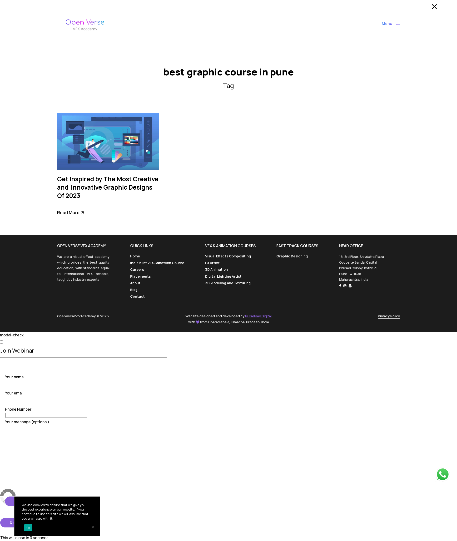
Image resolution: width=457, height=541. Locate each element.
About (135, 283)
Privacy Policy (389, 316)
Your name (14, 376)
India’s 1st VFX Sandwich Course (157, 263)
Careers (137, 269)
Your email (14, 393)
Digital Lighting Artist (223, 276)
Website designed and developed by (228, 316)
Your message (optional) (27, 421)
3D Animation (216, 269)
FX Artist (212, 263)
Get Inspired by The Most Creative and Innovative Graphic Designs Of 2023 (108, 187)
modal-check (12, 335)
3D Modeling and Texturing (228, 283)
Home (135, 256)
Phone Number (18, 409)
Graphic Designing (292, 256)
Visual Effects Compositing (228, 256)
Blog (134, 289)
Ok (28, 528)
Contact (137, 296)
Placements (140, 276)
